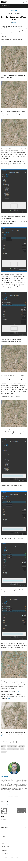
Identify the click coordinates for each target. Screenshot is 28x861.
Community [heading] (3, 819)
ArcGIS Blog (4, 5)
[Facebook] (18, 809)
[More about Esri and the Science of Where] (4, 811)
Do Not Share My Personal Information (10, 857)
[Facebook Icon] (13, 742)
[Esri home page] (4, 2)
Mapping (10, 13)
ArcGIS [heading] (2, 816)
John (17, 691)
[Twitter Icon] (10, 742)
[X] (21, 809)
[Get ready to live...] (14, 729)
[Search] (23, 2)
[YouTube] (24, 812)
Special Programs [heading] (5, 827)
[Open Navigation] (26, 2)
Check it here (5, 736)
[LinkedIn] (24, 809)
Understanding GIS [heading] (5, 822)
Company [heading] (3, 824)
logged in (8, 804)
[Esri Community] (18, 812)
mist (9, 698)
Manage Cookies (5, 853)
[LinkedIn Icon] (16, 742)
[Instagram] (21, 812)
